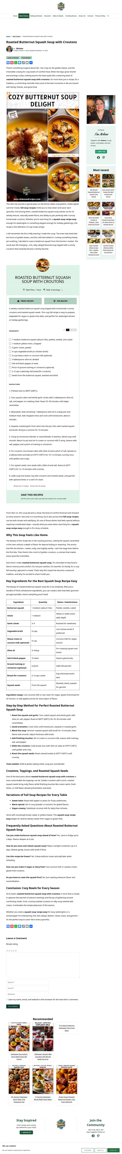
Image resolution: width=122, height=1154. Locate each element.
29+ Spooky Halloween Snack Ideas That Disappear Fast (19, 1099)
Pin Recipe (61, 301)
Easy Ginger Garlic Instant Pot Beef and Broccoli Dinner (108, 193)
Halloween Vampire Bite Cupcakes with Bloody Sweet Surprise (43, 1056)
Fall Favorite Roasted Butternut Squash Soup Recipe (94, 193)
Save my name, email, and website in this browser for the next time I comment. (43, 999)
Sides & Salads (58, 16)
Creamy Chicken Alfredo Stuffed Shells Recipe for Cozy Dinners (108, 249)
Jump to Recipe (13, 58)
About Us (82, 16)
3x (75, 330)
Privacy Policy (100, 16)
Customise (87, 1150)
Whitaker (19, 48)
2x (71, 330)
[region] (61, 1148)
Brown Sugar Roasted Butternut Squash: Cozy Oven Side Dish (66, 1099)
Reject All (100, 1150)
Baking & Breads (36, 16)
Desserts (47, 16)
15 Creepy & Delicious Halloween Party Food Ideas (67, 1028)
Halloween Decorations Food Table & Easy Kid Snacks (19, 1056)
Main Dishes (23, 16)
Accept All (113, 1150)
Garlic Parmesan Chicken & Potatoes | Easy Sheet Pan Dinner (93, 221)
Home (15, 16)
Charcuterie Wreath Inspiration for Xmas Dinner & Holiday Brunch (108, 221)
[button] (108, 15)
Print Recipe (26, 58)
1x (67, 330)
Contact (90, 16)
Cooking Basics (71, 16)
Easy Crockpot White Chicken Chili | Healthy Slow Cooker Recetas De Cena (93, 250)
